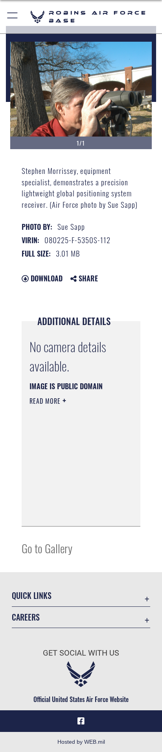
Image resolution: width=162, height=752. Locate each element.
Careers (26, 617)
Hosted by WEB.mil (81, 742)
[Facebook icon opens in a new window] (81, 721)
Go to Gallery (47, 548)
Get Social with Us (81, 653)
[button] (13, 16)
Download (46, 278)
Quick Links (32, 595)
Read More (46, 401)
